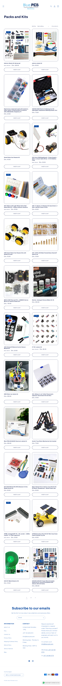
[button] (3, 6)
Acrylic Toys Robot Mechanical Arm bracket (44, 441)
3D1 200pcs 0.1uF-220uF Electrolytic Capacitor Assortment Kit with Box (42, 394)
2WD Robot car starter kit (11, 394)
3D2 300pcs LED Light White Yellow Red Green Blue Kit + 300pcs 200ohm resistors (16, 206)
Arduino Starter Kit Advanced (12, 63)
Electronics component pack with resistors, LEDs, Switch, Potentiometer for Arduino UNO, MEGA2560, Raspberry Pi (16, 110)
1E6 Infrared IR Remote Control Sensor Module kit (15, 347)
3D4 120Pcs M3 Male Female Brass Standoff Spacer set (44, 253)
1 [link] (26, 597)
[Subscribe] (43, 618)
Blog (5, 652)
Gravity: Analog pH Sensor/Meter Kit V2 (43, 300)
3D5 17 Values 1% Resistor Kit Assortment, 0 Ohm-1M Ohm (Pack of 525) (44, 206)
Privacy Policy (7, 638)
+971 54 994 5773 (48, 655)
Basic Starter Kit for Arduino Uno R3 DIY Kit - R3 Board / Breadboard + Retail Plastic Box (44, 487)
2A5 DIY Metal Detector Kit (11, 581)
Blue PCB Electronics (13, 680)
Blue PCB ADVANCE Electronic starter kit (15, 441)
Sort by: (34, 26)
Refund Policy (7, 645)
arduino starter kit (37, 63)
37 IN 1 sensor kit (37, 347)
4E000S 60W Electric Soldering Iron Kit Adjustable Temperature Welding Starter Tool (44, 109)
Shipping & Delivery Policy (11, 641)
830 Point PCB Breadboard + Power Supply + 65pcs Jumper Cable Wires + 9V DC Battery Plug (44, 159)
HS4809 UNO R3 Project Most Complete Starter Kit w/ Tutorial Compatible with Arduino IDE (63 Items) (43, 582)
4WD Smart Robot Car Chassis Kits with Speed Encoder (15, 253)
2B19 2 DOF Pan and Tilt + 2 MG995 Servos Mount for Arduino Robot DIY (16, 300)
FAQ (5, 630)
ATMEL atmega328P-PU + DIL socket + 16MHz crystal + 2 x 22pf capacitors (17, 534)
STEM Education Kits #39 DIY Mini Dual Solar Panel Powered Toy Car (44, 534)
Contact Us (7, 634)
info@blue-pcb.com (47, 644)
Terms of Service (8, 648)
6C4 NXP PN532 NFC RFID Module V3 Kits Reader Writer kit (16, 487)
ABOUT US (7, 627)
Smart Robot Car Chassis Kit (12, 157)
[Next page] (35, 597)
